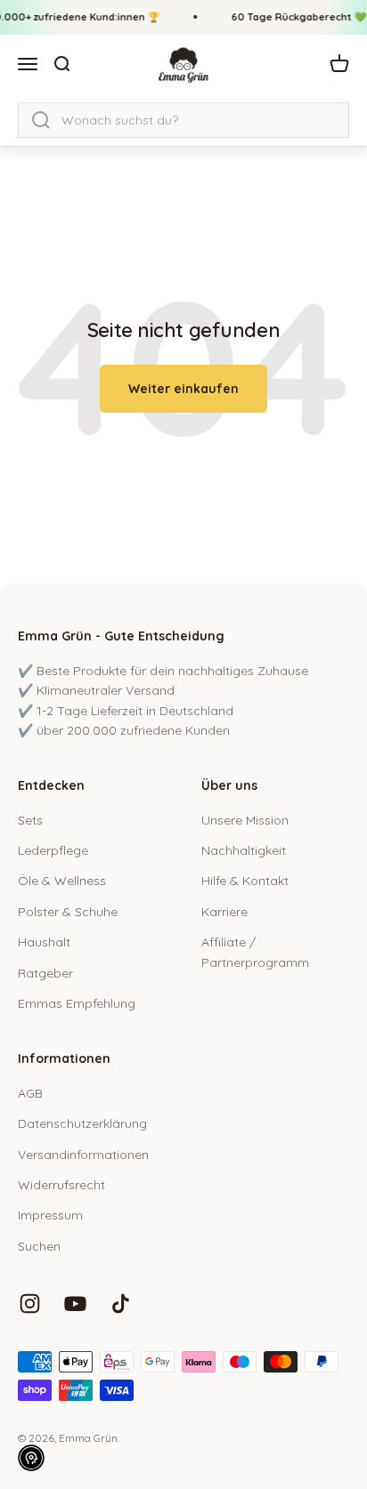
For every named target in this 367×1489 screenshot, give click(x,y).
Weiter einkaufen (183, 389)
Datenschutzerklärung (82, 1123)
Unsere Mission (245, 820)
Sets (30, 820)
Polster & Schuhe (68, 912)
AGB (30, 1093)
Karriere (224, 912)
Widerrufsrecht (61, 1185)
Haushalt (44, 942)
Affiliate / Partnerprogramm (255, 952)
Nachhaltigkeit (243, 850)
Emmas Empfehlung (76, 1003)
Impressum (50, 1215)
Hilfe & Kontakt (245, 881)
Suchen (39, 1246)
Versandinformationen (83, 1155)
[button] (31, 1458)
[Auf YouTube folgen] (75, 1304)
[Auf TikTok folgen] (121, 1304)
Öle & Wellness (62, 881)
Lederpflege (53, 850)
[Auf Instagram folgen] (30, 1304)
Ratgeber (45, 973)
